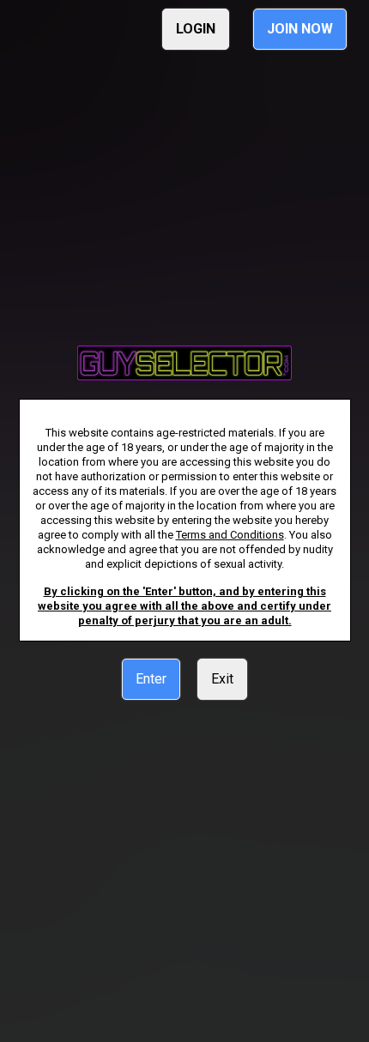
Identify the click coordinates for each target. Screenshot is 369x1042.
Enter (151, 679)
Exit (222, 679)
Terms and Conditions (230, 534)
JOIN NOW (300, 29)
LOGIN (195, 29)
